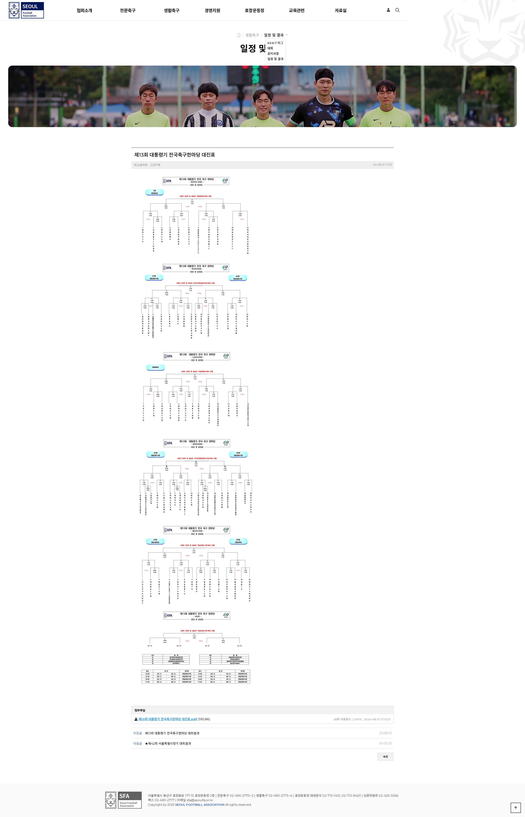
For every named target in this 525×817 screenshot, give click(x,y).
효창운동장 (254, 10)
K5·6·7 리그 (275, 43)
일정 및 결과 (274, 35)
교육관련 (297, 10)
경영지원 (212, 10)
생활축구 (171, 10)
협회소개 (84, 10)
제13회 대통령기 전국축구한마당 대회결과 (172, 733)
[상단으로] (516, 808)
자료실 (341, 10)
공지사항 (273, 54)
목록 (385, 756)
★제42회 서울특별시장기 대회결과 (168, 743)
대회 (270, 48)
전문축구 (128, 10)
